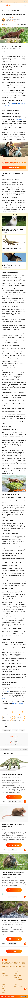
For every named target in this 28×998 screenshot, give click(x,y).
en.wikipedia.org (5, 712)
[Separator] (25, 989)
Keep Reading (15, 797)
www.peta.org (12, 722)
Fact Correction (23, 749)
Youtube (3, 992)
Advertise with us (5, 975)
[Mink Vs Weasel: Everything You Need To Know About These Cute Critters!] (14, 909)
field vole (21, 697)
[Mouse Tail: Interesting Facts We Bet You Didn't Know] (14, 813)
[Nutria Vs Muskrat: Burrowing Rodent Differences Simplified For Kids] (14, 862)
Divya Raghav (14, 17)
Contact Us (4, 973)
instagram (4, 988)
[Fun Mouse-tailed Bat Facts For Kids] (14, 258)
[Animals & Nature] (2, 894)
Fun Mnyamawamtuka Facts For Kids (11, 248)
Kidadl (3, 10)
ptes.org (4, 722)
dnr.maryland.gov (6, 714)
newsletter (16, 977)
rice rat (3, 698)
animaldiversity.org (17, 720)
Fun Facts (7, 10)
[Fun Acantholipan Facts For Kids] (14, 764)
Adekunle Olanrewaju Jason (8, 924)
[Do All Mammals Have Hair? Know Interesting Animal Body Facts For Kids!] (14, 223)
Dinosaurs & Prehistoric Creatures (9, 246)
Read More (24, 1)
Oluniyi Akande (6, 877)
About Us (16, 973)
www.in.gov (15, 714)
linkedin (3, 990)
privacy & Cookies (18, 986)
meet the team (17, 975)
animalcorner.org (5, 720)
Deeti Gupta (15, 21)
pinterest (3, 986)
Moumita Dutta (6, 777)
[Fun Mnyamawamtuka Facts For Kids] (14, 242)
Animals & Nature (5, 227)
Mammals (15, 730)
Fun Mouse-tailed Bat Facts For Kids (11, 265)
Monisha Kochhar (13, 20)
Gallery (4, 41)
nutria (10, 880)
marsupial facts (12, 103)
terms (15, 984)
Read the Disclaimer (7, 749)
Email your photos (14, 167)
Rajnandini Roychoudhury (8, 829)
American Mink (19, 119)
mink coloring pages (17, 703)
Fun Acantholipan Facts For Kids (12, 774)
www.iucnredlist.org (6, 717)
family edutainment (18, 979)
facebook (4, 984)
